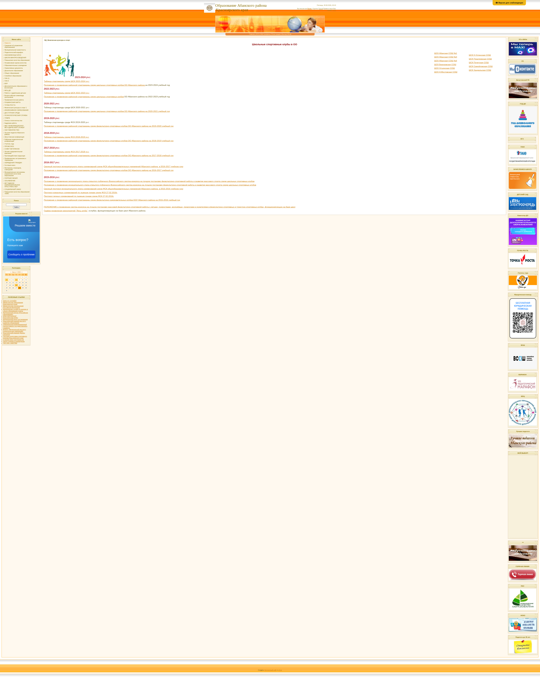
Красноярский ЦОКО (10, 318)
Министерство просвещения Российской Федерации (13, 306)
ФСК (257, 34)
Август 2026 (16, 272)
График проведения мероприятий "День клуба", (66, 211)
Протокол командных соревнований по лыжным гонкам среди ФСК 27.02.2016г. (80, 192)
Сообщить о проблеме (21, 254)
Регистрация (275, 34)
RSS (334, 10)
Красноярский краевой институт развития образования (14, 322)
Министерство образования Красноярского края (13, 303)
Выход (284, 34)
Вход (289, 34)
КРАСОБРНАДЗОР (9, 316)
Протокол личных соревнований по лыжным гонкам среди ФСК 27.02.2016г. (79, 196)
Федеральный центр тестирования (15, 319)
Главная (252, 34)
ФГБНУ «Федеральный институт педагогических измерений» (14, 330)
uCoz (280, 670)
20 (16, 285)
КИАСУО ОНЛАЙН (9, 301)
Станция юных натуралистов (13, 340)
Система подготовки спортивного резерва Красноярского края (15, 337)
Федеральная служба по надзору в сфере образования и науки (15, 310)
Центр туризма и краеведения (14, 341)
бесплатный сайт (270, 670)
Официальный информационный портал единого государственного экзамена (15, 326)
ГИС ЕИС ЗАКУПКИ (10, 343)
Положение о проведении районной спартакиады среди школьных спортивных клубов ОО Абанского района (94, 85)
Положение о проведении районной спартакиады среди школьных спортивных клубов (84, 96)
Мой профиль (265, 34)
